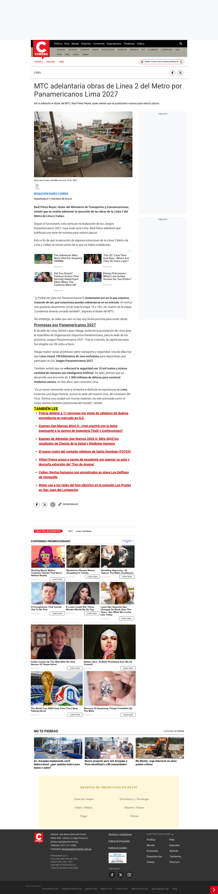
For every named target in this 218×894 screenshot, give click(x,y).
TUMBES (85, 54)
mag (174, 888)
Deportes (86, 43)
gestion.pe (91, 888)
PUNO (67, 54)
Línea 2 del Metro (84, 531)
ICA (143, 50)
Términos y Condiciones (120, 834)
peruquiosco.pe (160, 888)
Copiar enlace (70, 504)
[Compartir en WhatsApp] (53, 504)
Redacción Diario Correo (51, 193)
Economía (99, 43)
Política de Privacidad (119, 841)
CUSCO (95, 50)
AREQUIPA (61, 50)
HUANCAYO (122, 50)
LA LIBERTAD (153, 50)
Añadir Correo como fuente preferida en (162, 61)
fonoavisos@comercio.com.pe (76, 849)
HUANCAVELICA (107, 50)
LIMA (178, 50)
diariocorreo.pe (140, 888)
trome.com (122, 888)
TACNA (76, 54)
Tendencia (129, 43)
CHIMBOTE (85, 50)
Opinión (173, 850)
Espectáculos (114, 43)
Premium (174, 862)
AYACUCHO (72, 50)
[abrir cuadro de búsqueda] (181, 43)
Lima (37, 72)
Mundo (75, 43)
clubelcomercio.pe (72, 888)
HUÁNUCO (134, 50)
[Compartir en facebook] (172, 72)
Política (58, 43)
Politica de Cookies (117, 848)
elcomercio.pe (50, 888)
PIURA (59, 54)
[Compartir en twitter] (180, 72)
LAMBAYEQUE (166, 50)
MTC (70, 531)
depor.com (106, 888)
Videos (140, 43)
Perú (66, 43)
